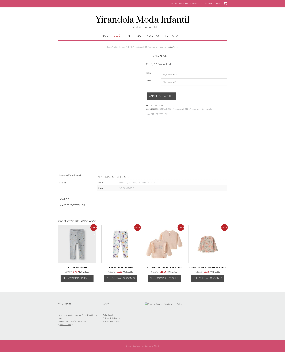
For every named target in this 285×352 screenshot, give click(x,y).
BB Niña (122, 47)
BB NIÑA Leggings (134, 47)
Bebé (117, 36)
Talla (148, 73)
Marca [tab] (62, 182)
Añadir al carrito (161, 96)
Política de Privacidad (112, 318)
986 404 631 (65, 324)
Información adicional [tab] (70, 175)
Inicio (105, 36)
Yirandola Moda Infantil (142, 20)
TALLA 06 (141, 182)
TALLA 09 (151, 182)
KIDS (138, 36)
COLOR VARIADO (126, 188)
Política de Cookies (111, 321)
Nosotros (153, 36)
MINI (128, 36)
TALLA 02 (123, 182)
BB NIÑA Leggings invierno (154, 47)
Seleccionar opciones (77, 278)
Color (149, 80)
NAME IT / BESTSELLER (157, 114)
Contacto (171, 36)
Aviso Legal (108, 315)
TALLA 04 (132, 182)
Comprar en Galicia (152, 346)
